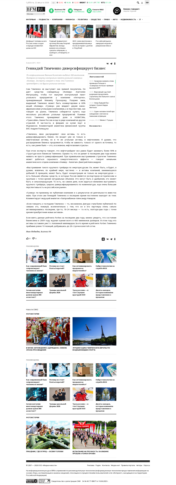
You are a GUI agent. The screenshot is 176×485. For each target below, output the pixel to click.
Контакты (106, 465)
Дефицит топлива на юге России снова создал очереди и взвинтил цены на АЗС (36, 44)
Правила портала (128, 465)
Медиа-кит (115, 465)
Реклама (90, 465)
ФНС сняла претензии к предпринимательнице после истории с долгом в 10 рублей (83, 44)
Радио (98, 465)
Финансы (70, 19)
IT (140, 19)
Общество (96, 19)
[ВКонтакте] (107, 63)
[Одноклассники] (114, 63)
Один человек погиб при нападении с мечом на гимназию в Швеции (101, 113)
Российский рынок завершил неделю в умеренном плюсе (104, 43)
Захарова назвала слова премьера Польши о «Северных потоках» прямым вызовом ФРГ (101, 84)
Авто (115, 19)
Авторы (139, 465)
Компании (57, 19)
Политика (83, 19)
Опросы (147, 465)
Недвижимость (128, 19)
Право (107, 19)
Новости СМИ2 (32, 309)
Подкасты (44, 19)
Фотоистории (32, 314)
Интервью (31, 19)
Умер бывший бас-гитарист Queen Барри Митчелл (99, 105)
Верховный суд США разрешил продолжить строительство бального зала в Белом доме (102, 95)
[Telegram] (111, 63)
